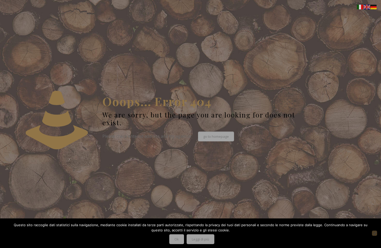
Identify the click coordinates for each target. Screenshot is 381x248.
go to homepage (216, 136)
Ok (176, 239)
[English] (367, 6)
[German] (373, 6)
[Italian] (360, 6)
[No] (374, 233)
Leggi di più (200, 239)
